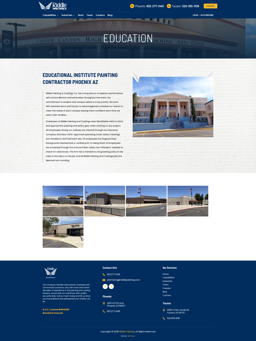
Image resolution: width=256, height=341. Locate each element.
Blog (110, 15)
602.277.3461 (113, 274)
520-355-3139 (190, 6)
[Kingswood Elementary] (104, 215)
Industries (66, 15)
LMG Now (131, 336)
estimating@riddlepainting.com (123, 279)
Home (166, 274)
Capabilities (49, 15)
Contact (210, 6)
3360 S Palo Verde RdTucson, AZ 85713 (178, 311)
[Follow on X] (111, 286)
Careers (100, 15)
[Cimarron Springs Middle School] (187, 215)
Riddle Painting (127, 331)
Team (90, 15)
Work (81, 15)
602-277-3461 (155, 6)
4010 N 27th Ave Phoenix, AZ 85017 (116, 304)
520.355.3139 (173, 318)
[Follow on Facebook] (105, 286)
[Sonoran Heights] (146, 215)
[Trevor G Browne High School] (63, 215)
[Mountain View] (63, 247)
